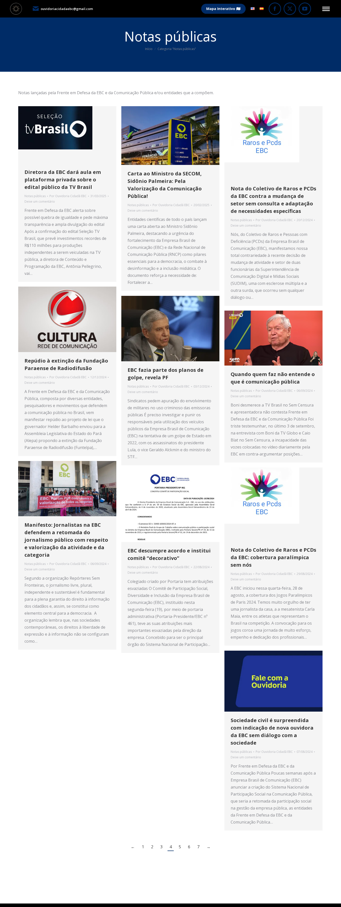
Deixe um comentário (39, 201)
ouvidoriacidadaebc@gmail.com (67, 8)
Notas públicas (35, 196)
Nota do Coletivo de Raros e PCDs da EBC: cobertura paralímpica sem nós (273, 557)
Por (68, 196)
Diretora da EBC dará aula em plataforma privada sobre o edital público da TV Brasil (62, 179)
